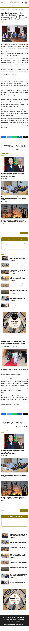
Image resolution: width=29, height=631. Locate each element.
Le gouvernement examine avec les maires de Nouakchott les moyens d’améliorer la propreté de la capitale (14, 198)
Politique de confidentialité (18, 617)
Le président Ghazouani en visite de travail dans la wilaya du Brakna (7, 145)
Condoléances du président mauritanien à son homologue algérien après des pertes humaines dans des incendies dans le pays (14, 174)
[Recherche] (22, 2)
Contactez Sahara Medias (14, 621)
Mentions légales (7, 617)
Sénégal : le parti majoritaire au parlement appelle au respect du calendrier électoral (17, 305)
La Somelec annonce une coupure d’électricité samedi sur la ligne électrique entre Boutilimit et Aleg (13, 221)
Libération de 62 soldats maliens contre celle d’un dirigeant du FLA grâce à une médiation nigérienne (19, 285)
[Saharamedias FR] (14, 2)
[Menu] (2, 2)
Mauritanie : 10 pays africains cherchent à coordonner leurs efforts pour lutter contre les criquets (21, 146)
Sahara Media (7, 22)
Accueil (4, 6)
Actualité (10, 6)
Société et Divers (19, 6)
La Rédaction (21, 619)
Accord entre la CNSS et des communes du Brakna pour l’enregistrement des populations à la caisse (7, 423)
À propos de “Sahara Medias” (10, 619)
